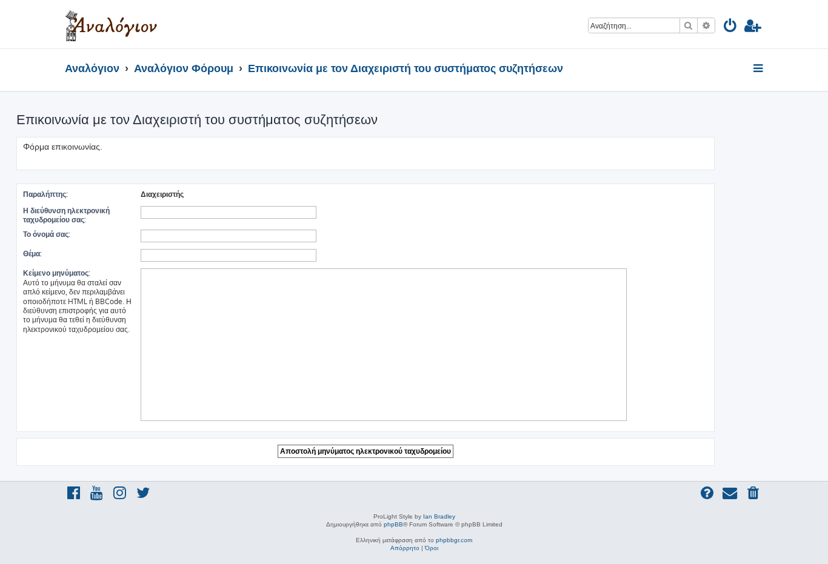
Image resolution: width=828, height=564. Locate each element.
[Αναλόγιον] (111, 24)
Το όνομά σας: (46, 234)
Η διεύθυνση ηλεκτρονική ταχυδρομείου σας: (66, 215)
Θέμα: (32, 253)
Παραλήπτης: (45, 194)
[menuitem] (730, 27)
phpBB (393, 524)
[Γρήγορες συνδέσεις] (759, 69)
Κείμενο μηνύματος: (56, 272)
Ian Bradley (439, 516)
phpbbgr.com (454, 540)
